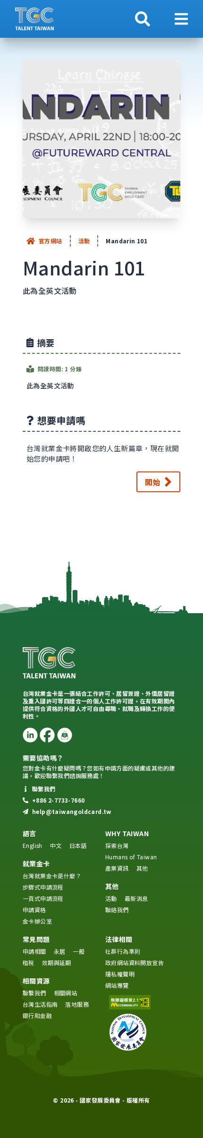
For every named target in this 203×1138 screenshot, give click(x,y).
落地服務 (77, 1004)
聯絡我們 (117, 910)
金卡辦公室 (37, 921)
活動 (84, 241)
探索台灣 (117, 845)
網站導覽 (117, 985)
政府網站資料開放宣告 (134, 962)
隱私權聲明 (120, 974)
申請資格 (34, 910)
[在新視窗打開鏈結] (30, 735)
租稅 (28, 962)
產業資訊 (117, 868)
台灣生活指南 (40, 1004)
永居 (60, 951)
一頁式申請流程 (43, 898)
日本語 (78, 845)
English (32, 845)
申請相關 (34, 951)
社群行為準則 (122, 951)
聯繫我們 (34, 993)
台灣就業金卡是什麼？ (52, 876)
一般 (79, 951)
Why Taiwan (127, 833)
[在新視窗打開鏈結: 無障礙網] (143, 1002)
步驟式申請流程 (43, 887)
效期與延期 (56, 962)
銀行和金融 (37, 1015)
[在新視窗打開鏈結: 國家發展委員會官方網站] (143, 1032)
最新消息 (136, 898)
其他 (142, 868)
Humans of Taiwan (131, 857)
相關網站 (65, 993)
